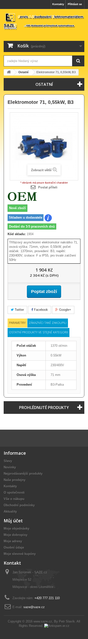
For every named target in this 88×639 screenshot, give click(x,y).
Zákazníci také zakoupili (47, 323)
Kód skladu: (17, 234)
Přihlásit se (75, 4)
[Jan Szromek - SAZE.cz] (44, 21)
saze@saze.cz (34, 607)
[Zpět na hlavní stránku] (8, 72)
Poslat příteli (47, 187)
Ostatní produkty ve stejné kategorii (38, 332)
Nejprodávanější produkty (23, 473)
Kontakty (58, 4)
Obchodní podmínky (19, 505)
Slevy (8, 461)
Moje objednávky (16, 528)
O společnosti (14, 492)
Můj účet (13, 521)
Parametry (17, 323)
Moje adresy (13, 541)
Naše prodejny (14, 480)
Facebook (40, 309)
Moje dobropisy (15, 535)
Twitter (19, 309)
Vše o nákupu (14, 499)
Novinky (10, 467)
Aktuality (10, 511)
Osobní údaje (14, 547)
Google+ (64, 309)
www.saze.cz (42, 621)
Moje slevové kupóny (20, 554)
